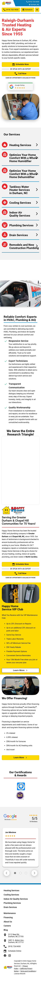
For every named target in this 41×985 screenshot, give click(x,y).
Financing (8, 917)
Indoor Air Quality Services (16, 899)
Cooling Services (11, 894)
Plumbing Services (12, 903)
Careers (7, 926)
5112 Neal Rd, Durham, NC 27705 (15, 935)
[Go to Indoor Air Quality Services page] (20, 213)
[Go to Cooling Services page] (20, 202)
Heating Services (11, 890)
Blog (6, 930)
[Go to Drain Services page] (20, 235)
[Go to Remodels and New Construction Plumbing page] (20, 246)
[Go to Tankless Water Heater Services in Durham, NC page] (20, 189)
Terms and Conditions (28, 971)
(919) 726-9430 (33, 2)
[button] (15, 873)
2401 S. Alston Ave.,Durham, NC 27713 (16, 941)
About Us (8, 921)
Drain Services (10, 907)
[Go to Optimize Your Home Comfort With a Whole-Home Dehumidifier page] (20, 173)
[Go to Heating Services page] (20, 144)
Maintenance (10, 913)
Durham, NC (35, 4)
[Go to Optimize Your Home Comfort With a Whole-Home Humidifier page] (20, 158)
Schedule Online (14, 951)
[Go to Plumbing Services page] (20, 225)
